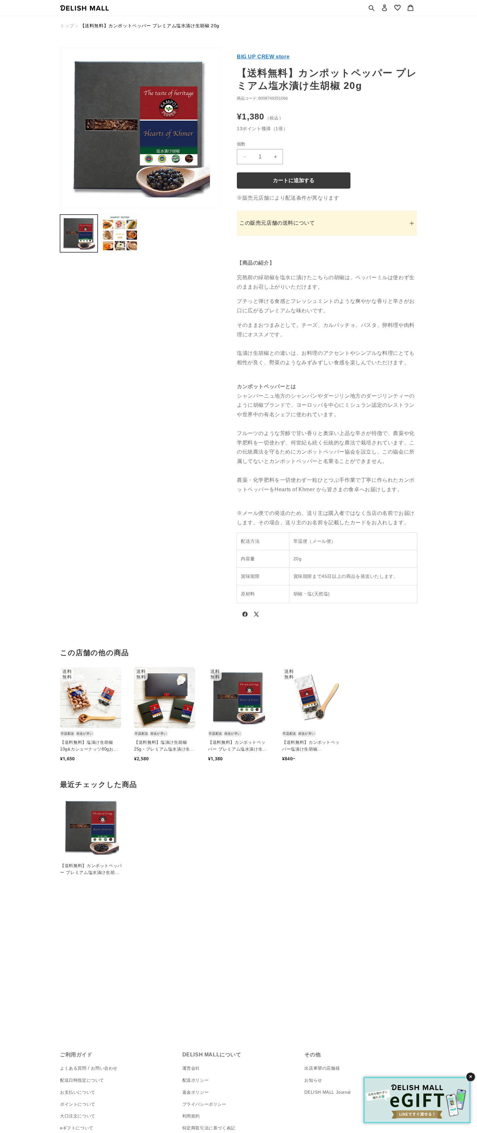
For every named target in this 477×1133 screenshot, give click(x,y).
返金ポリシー (195, 1091)
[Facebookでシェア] (245, 615)
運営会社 (191, 1068)
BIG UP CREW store (263, 56)
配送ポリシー (195, 1080)
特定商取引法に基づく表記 (208, 1128)
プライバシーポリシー (204, 1104)
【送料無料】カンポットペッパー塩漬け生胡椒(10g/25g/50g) (310, 746)
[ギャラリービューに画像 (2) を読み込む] (120, 233)
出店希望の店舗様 (322, 1068)
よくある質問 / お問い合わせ (88, 1068)
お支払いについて (77, 1091)
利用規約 (191, 1116)
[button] (371, 7)
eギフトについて (76, 1128)
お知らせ (313, 1080)
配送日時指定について (82, 1080)
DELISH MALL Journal (327, 1091)
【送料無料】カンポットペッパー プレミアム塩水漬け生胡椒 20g (237, 746)
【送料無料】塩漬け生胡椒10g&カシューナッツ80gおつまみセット (89, 746)
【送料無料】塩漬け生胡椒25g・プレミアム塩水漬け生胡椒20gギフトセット (164, 746)
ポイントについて (77, 1104)
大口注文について (77, 1116)
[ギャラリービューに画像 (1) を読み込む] (79, 233)
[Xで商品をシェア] (256, 615)
